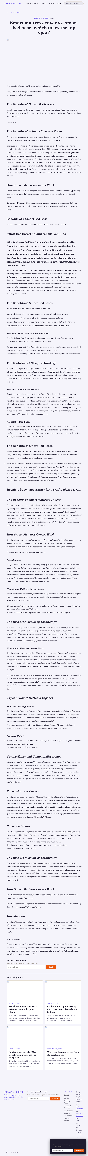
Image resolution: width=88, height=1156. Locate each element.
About (66, 1095)
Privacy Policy (67, 1102)
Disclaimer (68, 1111)
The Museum (32, 3)
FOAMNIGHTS (14, 3)
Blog (59, 3)
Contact (67, 1098)
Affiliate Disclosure (68, 1115)
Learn (43, 3)
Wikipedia (79, 1109)
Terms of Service (67, 1107)
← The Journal (13, 12)
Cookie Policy (67, 1120)
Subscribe (51, 967)
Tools (51, 3)
